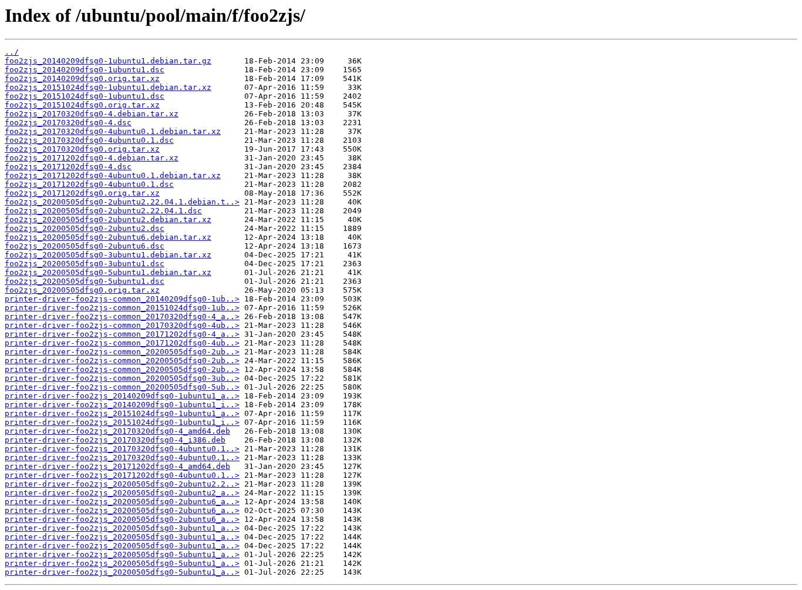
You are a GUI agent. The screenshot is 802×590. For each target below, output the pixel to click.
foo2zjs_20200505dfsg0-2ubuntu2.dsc (84, 228)
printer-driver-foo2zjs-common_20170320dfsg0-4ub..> (122, 325)
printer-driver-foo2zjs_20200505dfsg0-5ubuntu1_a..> (122, 554)
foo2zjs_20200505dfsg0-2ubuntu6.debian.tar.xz (108, 237)
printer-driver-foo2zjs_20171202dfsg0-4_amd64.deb (117, 466)
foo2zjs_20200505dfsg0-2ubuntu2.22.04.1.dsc (103, 210)
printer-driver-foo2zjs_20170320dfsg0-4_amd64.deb (117, 431)
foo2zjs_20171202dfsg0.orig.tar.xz (82, 193)
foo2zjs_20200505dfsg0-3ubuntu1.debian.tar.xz (108, 254)
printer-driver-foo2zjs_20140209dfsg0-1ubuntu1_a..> (122, 395)
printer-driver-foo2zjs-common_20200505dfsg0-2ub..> (122, 351)
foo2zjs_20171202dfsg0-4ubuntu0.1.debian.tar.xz (113, 175)
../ (12, 52)
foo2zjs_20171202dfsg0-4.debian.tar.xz (91, 157)
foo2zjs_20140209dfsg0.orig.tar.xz (82, 78)
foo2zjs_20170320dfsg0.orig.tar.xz (82, 149)
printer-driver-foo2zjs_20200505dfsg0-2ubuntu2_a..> (122, 492)
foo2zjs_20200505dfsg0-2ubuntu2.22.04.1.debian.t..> (122, 201)
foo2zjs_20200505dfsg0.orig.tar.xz (82, 290)
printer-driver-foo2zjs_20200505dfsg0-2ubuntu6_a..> (122, 501)
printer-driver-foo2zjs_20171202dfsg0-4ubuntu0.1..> (122, 475)
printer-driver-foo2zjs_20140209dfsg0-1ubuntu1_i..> (122, 404)
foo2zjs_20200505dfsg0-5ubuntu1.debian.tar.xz (108, 272)
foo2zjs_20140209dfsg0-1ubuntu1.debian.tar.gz (108, 60)
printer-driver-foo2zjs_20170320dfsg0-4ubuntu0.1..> (122, 448)
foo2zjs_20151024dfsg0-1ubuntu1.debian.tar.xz (108, 87)
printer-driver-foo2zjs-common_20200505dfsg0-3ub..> (122, 378)
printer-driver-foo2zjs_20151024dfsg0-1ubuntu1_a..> (122, 413)
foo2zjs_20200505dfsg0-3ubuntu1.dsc (84, 263)
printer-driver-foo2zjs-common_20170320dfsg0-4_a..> (122, 316)
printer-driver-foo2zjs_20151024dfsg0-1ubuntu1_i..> (122, 422)
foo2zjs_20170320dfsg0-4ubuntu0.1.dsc (89, 140)
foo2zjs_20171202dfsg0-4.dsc (68, 166)
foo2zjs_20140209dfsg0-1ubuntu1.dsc (84, 69)
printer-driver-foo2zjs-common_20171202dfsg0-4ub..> (122, 342)
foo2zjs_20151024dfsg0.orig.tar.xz (82, 104)
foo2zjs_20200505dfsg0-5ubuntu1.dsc (84, 281)
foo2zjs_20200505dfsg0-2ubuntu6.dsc (84, 246)
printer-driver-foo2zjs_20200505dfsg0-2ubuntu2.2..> (122, 484)
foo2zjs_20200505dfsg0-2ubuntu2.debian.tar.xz (108, 219)
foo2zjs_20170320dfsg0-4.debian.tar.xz (91, 113)
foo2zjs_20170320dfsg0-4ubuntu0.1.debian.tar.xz (113, 131)
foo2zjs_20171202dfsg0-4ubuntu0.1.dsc (89, 184)
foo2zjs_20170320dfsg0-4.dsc (68, 122)
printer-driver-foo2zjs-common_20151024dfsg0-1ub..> (122, 307)
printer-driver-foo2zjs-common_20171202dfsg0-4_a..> (122, 334)
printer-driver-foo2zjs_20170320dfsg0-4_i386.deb (115, 439)
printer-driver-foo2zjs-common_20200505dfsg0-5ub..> (122, 387)
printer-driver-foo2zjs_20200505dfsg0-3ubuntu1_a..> (122, 528)
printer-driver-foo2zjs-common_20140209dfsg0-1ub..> (122, 298)
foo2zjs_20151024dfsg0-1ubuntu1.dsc (84, 96)
